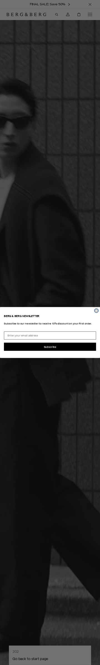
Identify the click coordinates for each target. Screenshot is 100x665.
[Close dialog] (96, 310)
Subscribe (50, 346)
